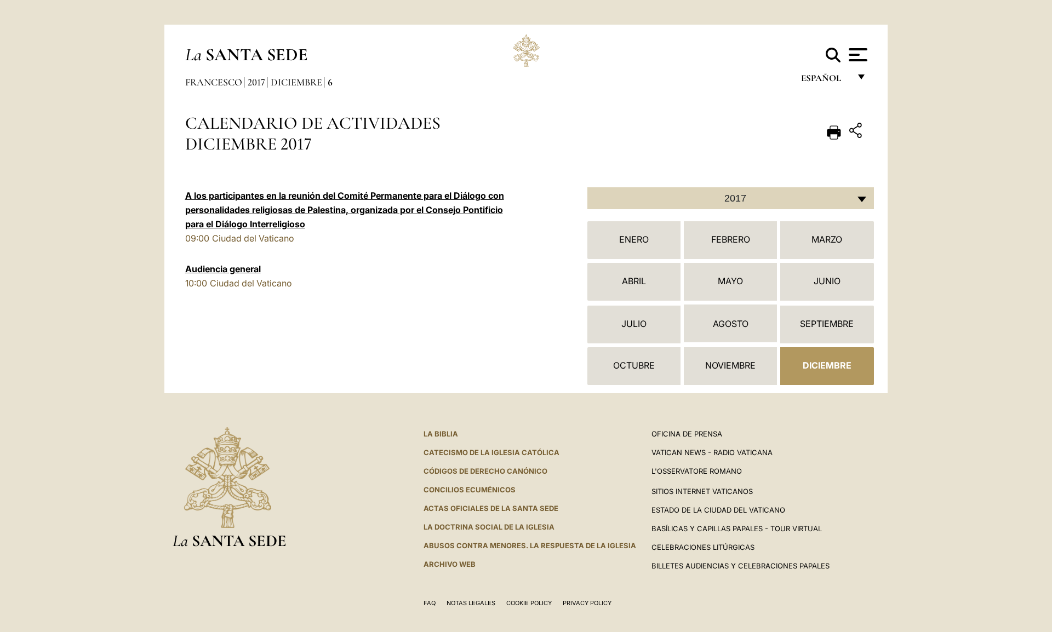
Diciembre (296, 82)
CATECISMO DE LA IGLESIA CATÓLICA (491, 452)
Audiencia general (223, 268)
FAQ (430, 603)
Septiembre (827, 323)
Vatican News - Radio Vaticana (712, 452)
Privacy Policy (587, 603)
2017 (256, 82)
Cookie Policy (529, 603)
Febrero (730, 239)
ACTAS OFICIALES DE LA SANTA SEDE (491, 508)
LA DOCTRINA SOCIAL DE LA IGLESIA (489, 526)
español (825, 80)
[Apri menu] (856, 54)
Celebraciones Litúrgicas (702, 547)
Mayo (730, 280)
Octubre (634, 365)
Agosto (730, 323)
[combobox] (730, 198)
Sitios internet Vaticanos (702, 491)
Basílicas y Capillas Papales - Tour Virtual (736, 528)
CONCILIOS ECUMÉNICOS (470, 489)
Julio (634, 323)
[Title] (857, 132)
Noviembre (730, 365)
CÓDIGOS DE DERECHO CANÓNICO (485, 471)
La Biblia (441, 433)
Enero (634, 239)
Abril (634, 280)
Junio (827, 280)
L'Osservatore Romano (696, 471)
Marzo (826, 239)
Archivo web (450, 564)
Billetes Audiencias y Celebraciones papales (740, 565)
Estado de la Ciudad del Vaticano (718, 509)
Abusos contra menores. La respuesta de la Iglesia (530, 545)
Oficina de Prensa (686, 433)
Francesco (213, 82)
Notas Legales (471, 603)
